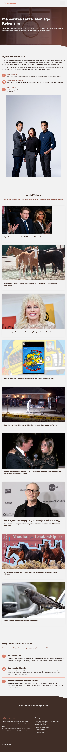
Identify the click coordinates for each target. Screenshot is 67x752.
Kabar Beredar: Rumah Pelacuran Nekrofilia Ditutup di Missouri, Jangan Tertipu (30, 425)
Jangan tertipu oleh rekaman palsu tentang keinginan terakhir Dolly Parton (29, 332)
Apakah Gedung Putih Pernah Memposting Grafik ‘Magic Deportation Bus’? (29, 378)
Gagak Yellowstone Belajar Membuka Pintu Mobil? (20, 620)
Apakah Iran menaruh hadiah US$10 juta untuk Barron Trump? (24, 237)
